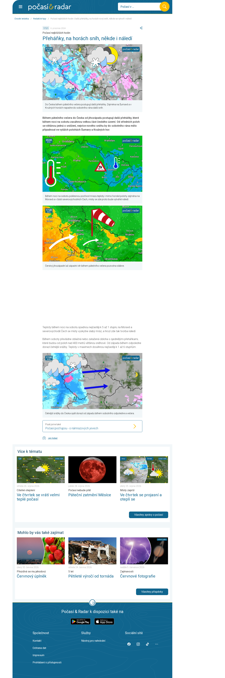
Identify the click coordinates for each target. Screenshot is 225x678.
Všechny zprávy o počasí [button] (148, 514)
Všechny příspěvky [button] (152, 591)
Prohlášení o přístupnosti (47, 662)
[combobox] (141, 7)
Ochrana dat (39, 648)
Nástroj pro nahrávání (93, 640)
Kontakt (37, 640)
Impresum (38, 655)
